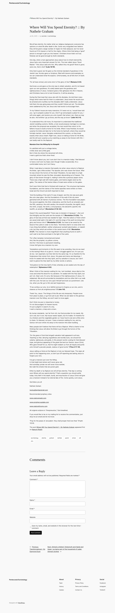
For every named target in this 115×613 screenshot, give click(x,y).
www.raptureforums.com (38, 406)
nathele (59, 438)
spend (67, 438)
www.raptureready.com (38, 398)
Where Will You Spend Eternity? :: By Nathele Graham (55, 427)
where (74, 438)
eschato (44, 36)
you (32, 441)
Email (32, 509)
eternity (44, 438)
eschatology (52, 36)
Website (32, 517)
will (80, 438)
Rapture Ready (37, 429)
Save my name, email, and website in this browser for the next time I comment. (56, 527)
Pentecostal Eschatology (19, 3)
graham (51, 438)
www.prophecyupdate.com (39, 402)
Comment (34, 479)
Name (32, 500)
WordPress (21, 603)
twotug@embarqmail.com (39, 390)
